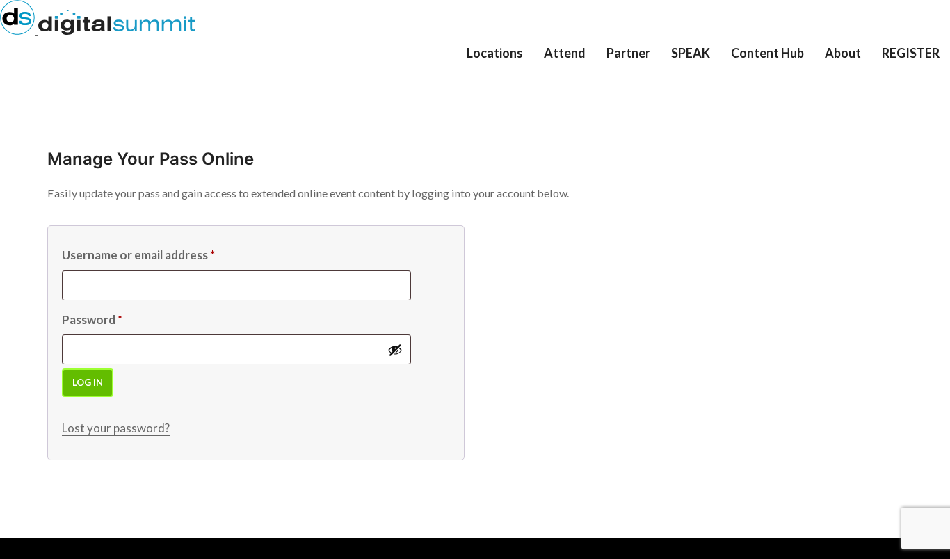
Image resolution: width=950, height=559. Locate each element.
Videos (755, 68)
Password (92, 319)
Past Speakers (712, 82)
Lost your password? (116, 428)
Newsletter (765, 75)
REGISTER (911, 52)
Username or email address (138, 255)
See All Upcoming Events (531, 100)
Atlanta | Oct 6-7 (514, 79)
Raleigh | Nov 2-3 (515, 86)
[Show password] (395, 349)
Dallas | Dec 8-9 (512, 93)
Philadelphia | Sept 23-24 (527, 70)
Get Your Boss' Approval (608, 82)
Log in (87, 382)
